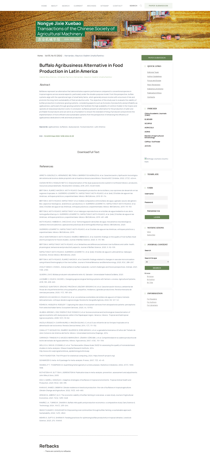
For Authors (151, 302)
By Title (150, 282)
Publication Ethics (154, 93)
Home (44, 5)
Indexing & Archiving (155, 89)
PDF (88, 157)
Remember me (153, 211)
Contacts (151, 97)
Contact (117, 5)
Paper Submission (158, 5)
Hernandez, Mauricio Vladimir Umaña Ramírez (84, 55)
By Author (151, 279)
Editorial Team (153, 72)
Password (149, 202)
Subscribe (151, 235)
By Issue (150, 276)
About (54, 5)
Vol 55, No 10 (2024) (53, 55)
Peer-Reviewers (153, 84)
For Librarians (152, 305)
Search (66, 5)
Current (78, 5)
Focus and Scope (154, 80)
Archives (91, 5)
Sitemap (105, 5)
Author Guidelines (154, 76)
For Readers (152, 299)
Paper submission (157, 57)
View (149, 232)
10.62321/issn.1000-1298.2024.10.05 (59, 136)
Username (149, 193)
